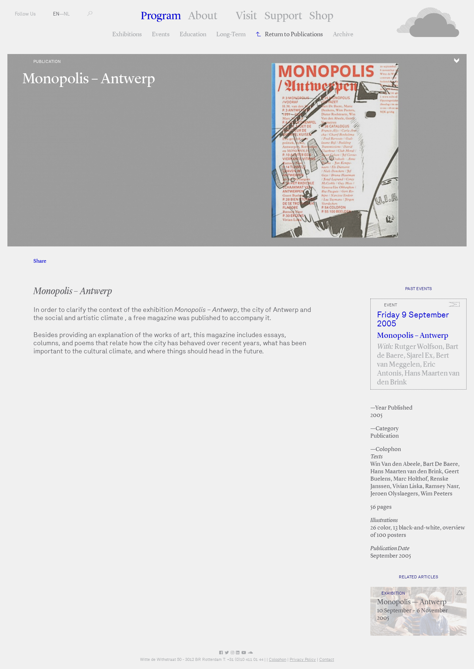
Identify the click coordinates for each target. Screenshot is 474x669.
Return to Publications (294, 34)
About (202, 16)
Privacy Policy (303, 659)
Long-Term (231, 34)
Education (193, 34)
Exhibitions (127, 34)
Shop (321, 16)
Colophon (277, 659)
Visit (246, 16)
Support (283, 16)
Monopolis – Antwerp (412, 336)
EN (56, 14)
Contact (326, 659)
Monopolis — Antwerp (412, 602)
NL (67, 14)
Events (161, 34)
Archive (343, 34)
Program (161, 16)
